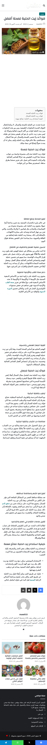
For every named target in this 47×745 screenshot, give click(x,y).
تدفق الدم (6, 503)
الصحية (32, 580)
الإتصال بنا (39, 710)
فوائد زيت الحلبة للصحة (34, 113)
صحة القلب (9, 282)
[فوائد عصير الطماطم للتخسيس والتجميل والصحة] (34, 648)
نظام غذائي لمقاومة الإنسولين (37, 680)
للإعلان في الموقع (37, 726)
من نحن (40, 714)
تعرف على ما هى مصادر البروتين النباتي (14, 680)
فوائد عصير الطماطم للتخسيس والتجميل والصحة (35, 657)
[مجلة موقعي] (33, 5)
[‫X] (34, 590)
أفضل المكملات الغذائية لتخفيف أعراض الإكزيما (14, 657)
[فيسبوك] (40, 590)
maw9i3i (39, 24)
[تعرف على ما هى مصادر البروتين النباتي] (12, 671)
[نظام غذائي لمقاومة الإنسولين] (34, 671)
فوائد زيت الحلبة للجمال (34, 116)
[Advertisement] (23, 80)
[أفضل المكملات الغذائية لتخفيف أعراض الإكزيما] (12, 648)
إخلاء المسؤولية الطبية (35, 718)
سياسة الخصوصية (37, 722)
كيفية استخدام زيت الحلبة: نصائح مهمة (29, 119)
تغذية (42, 14)
